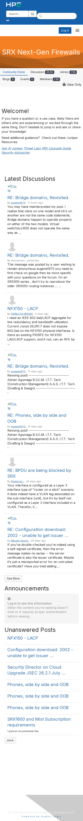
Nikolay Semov (20, 540)
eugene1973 (18, 202)
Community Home (14, 72)
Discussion (42, 72)
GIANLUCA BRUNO (22, 313)
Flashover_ (17, 481)
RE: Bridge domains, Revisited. (38, 197)
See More (13, 578)
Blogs (8, 79)
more (10, 740)
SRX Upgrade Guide (56, 148)
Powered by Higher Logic (42, 816)
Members (49, 79)
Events (27, 79)
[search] (32, 14)
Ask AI (6, 148)
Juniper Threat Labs (26, 148)
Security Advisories (16, 152)
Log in (65, 30)
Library (67, 72)
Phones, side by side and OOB (38, 684)
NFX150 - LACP (22, 308)
